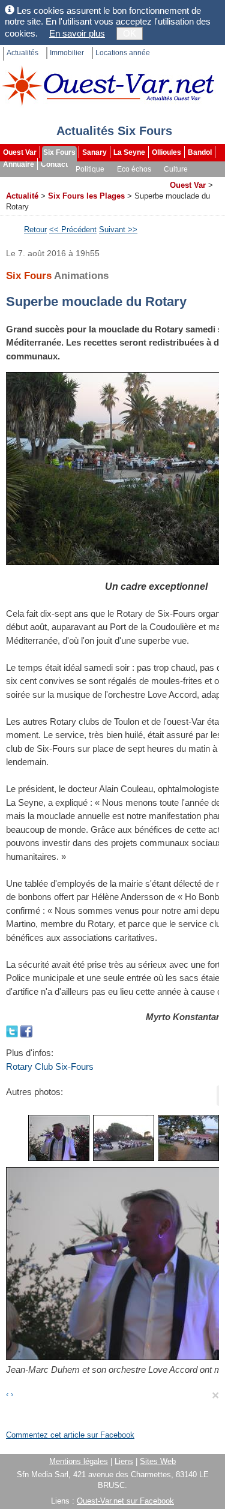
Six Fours (59, 152)
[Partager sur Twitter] (13, 1030)
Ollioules (166, 152)
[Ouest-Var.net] (108, 85)
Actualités (22, 53)
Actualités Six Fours (114, 130)
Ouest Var (20, 152)
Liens (124, 1461)
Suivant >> (118, 229)
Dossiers (147, 181)
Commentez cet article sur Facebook (70, 1434)
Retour (35, 229)
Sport (13, 181)
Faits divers (53, 181)
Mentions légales (78, 1461)
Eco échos (134, 169)
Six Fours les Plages (86, 195)
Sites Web (158, 1461)
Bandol (200, 152)
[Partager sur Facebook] (26, 1030)
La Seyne (129, 152)
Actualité (22, 195)
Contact (54, 164)
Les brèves (103, 181)
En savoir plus (77, 33)
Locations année (122, 53)
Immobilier (67, 53)
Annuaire (18, 164)
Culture (176, 169)
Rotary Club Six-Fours (50, 1066)
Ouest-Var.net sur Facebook (125, 1500)
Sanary (94, 152)
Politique (90, 169)
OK (129, 33)
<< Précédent (73, 229)
